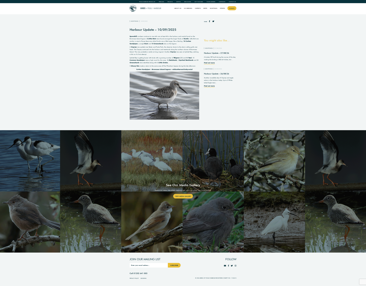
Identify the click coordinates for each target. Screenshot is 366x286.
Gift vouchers (199, 1)
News (205, 8)
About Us (177, 8)
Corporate (222, 1)
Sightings (213, 8)
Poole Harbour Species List (147, 1)
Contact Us (232, 1)
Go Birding (188, 8)
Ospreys (198, 8)
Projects (170, 1)
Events (222, 8)
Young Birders (211, 1)
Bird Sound (187, 1)
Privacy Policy (134, 278)
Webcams (161, 1)
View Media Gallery (183, 196)
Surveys (178, 1)
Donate (231, 8)
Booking (143, 278)
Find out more (209, 63)
